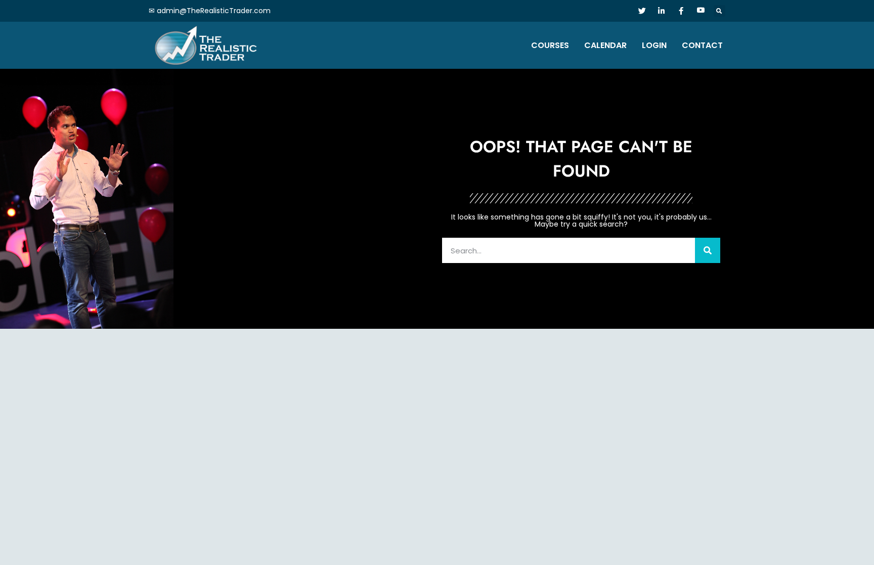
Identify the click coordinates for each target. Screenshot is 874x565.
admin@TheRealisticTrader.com (214, 11)
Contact (702, 45)
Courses (550, 45)
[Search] (707, 250)
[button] (719, 11)
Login (654, 45)
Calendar (605, 45)
